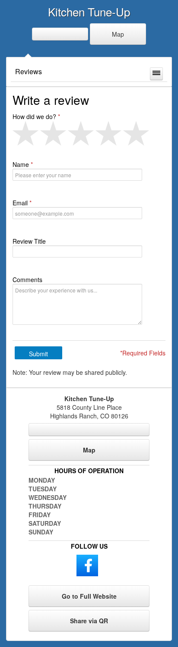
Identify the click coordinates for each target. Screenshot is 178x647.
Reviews (28, 71)
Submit (38, 353)
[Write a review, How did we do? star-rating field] (89, 134)
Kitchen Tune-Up (89, 11)
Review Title (29, 241)
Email (20, 202)
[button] (26, 134)
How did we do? (34, 116)
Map (118, 34)
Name (21, 164)
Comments (27, 279)
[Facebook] (87, 564)
